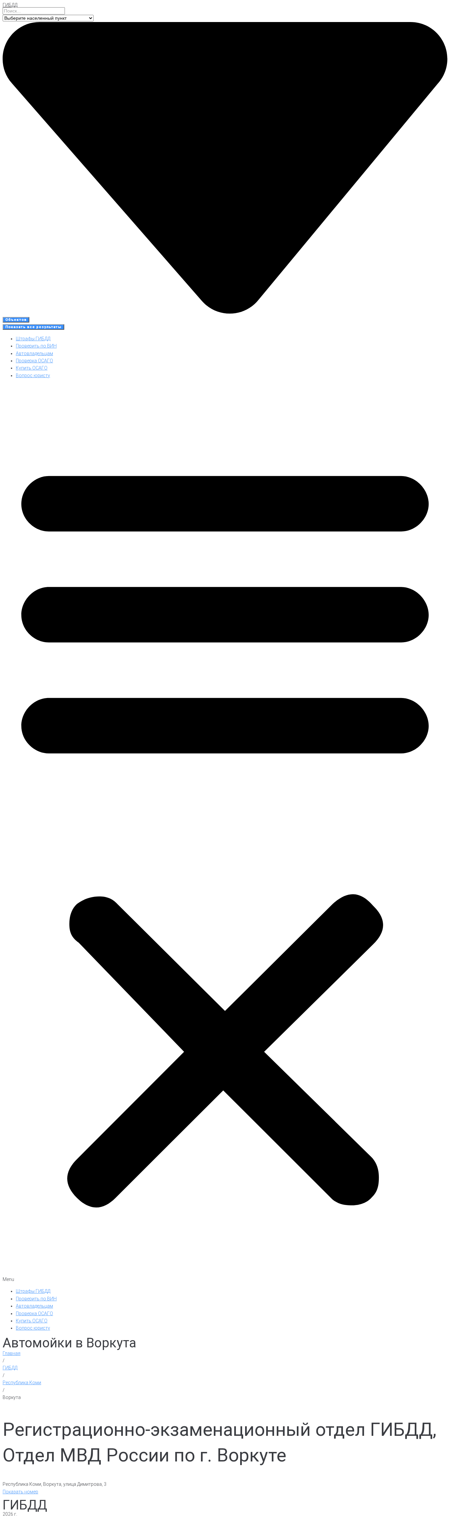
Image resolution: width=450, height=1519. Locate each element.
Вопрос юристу (33, 375)
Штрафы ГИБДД (33, 338)
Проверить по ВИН (36, 346)
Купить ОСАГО (31, 368)
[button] (225, 833)
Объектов (16, 320)
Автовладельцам (34, 353)
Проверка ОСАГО (34, 360)
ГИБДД (10, 5)
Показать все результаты (33, 327)
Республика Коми (22, 1382)
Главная (11, 1353)
